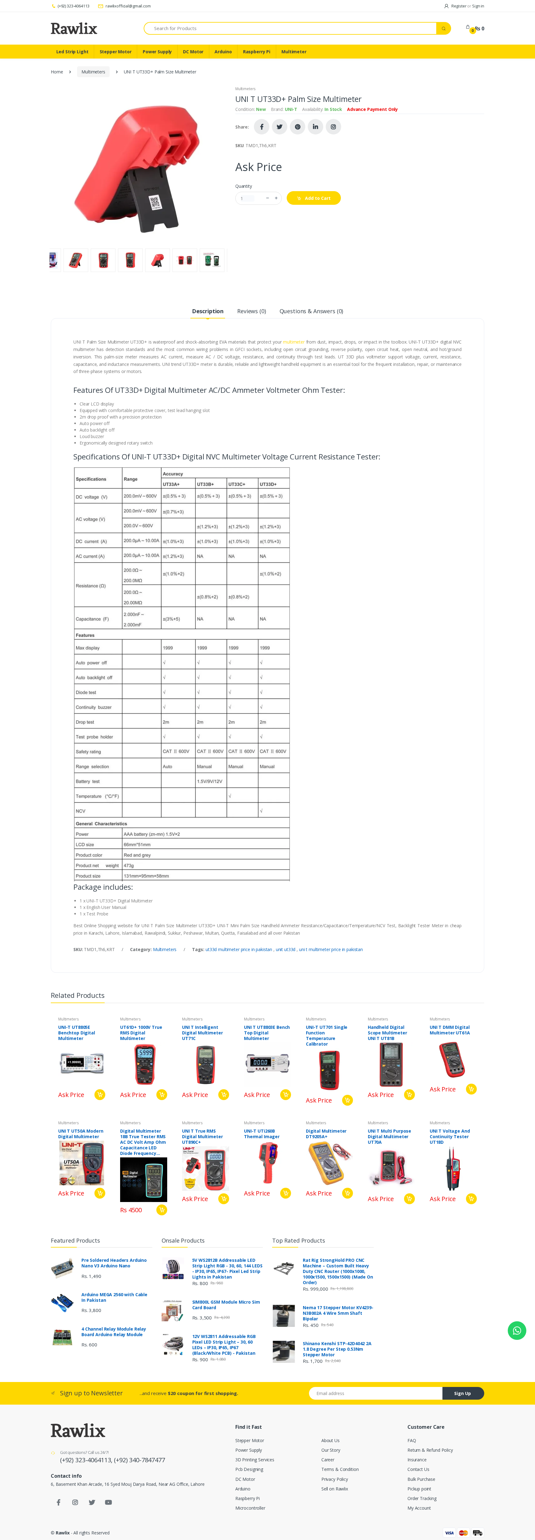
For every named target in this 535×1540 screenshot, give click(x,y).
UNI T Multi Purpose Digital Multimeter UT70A (389, 1136)
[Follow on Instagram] (333, 126)
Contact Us (418, 1469)
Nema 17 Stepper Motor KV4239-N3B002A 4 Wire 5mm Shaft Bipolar (338, 1313)
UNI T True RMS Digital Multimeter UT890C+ (202, 1136)
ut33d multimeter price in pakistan (239, 949)
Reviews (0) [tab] (251, 311)
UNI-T (291, 109)
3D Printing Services (254, 1460)
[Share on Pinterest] (297, 126)
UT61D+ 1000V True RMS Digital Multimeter (141, 1032)
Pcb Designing (249, 1469)
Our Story (330, 1450)
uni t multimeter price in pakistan (331, 949)
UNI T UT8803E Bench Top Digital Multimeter (267, 1032)
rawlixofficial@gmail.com (127, 6)
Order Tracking (422, 1498)
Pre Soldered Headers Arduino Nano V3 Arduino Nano (114, 1263)
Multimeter (294, 52)
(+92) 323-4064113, (87, 1460)
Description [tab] (208, 311)
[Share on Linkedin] (315, 126)
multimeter (294, 342)
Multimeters (93, 72)
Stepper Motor (116, 52)
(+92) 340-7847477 (139, 1460)
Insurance (417, 1460)
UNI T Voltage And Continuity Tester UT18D (450, 1136)
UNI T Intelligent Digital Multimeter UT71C (202, 1032)
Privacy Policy (334, 1479)
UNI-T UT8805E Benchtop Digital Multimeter (76, 1032)
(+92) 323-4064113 (73, 6)
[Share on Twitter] (279, 126)
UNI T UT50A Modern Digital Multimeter (80, 1133)
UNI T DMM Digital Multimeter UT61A (450, 1030)
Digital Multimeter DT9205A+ (326, 1133)
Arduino (223, 52)
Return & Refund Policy (430, 1450)
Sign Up (462, 1393)
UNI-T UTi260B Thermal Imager (262, 1133)
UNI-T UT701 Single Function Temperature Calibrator (326, 1035)
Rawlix (63, 1533)
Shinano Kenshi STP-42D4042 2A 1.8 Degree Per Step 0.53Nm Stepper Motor (337, 1349)
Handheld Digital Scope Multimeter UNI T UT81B (387, 1032)
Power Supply (157, 52)
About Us (330, 1440)
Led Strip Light (72, 52)
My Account (419, 1508)
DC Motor (193, 52)
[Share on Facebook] (261, 126)
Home (57, 72)
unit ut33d (286, 949)
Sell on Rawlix (334, 1489)
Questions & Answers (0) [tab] (311, 311)
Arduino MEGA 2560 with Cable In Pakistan (114, 1297)
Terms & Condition (340, 1469)
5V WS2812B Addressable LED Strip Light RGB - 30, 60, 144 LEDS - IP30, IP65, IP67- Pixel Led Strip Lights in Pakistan (227, 1268)
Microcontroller (250, 1508)
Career (327, 1460)
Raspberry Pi (256, 52)
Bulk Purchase (421, 1479)
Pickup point (419, 1489)
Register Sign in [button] (467, 6)
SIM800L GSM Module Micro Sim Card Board (226, 1304)
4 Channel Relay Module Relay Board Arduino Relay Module (113, 1331)
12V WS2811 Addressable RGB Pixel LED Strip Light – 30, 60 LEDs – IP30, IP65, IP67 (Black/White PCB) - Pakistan (224, 1345)
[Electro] (74, 28)
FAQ (411, 1440)
